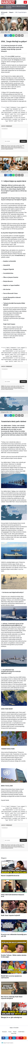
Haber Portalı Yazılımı (8, 1042)
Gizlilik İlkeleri (21, 1031)
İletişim (14, 1031)
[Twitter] (8, 35)
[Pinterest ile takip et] (21, 1038)
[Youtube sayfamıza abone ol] (10, 1038)
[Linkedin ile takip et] (14, 1038)
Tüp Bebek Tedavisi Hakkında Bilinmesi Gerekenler (16, 7)
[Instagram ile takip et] (17, 1038)
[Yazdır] (19, 35)
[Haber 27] (8, 2)
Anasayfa (4, 1031)
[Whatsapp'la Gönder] (13, 35)
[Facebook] (5, 35)
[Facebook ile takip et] (3, 1038)
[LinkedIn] (11, 35)
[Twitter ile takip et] (7, 1038)
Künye (9, 1031)
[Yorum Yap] (22, 35)
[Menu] (25, 2)
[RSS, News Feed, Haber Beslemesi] (25, 1038)
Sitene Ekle (13, 1033)
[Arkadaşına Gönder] (16, 35)
